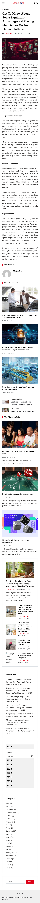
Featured (9, 819)
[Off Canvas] (3, 3)
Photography (10, 853)
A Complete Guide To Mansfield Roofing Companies (25, 655)
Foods (8, 828)
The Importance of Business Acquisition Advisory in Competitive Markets (19, 707)
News (8, 846)
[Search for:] (15, 882)
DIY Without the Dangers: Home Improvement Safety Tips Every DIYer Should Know (25, 627)
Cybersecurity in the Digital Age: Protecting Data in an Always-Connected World (18, 690)
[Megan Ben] (6, 274)
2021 (9, 777)
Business (9, 807)
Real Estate (10, 856)
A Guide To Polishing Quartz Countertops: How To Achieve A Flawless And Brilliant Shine (25, 609)
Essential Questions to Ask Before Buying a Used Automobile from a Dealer (18, 682)
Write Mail (20, 893)
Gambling (5, 10)
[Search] (37, 3)
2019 (9, 785)
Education (9, 810)
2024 (9, 764)
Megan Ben (8, 33)
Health (8, 837)
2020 (9, 781)
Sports (8, 862)
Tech (7, 865)
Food (7, 825)
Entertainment (11, 813)
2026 (9, 746)
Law (7, 843)
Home (8, 840)
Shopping (9, 859)
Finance (9, 822)
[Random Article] (34, 3)
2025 (9, 760)
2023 (9, 768)
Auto (7, 804)
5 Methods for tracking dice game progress (17, 494)
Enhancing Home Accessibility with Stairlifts (24, 642)
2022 (9, 773)
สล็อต (22, 100)
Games (8, 834)
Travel (8, 868)
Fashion (9, 816)
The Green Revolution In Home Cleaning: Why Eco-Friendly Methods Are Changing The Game (20, 583)
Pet (7, 849)
